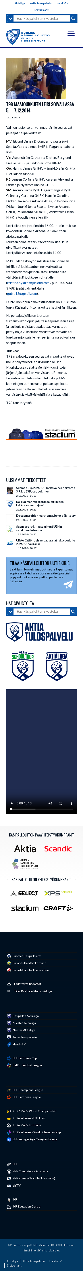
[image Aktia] (26, 850)
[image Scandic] (59, 850)
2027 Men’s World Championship (34, 1111)
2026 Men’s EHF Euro (26, 1125)
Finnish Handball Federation (30, 970)
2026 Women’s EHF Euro (28, 1118)
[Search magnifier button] (73, 18)
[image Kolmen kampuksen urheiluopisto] (26, 865)
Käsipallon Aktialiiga (25, 1016)
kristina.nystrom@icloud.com (28, 283)
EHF (15, 1164)
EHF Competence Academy (30, 1171)
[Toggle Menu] (71, 33)
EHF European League (26, 1097)
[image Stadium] (26, 909)
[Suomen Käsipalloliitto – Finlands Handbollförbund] (28, 36)
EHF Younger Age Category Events (34, 1139)
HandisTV (62, 3)
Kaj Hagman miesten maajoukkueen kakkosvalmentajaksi (40, 503)
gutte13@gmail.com (22, 293)
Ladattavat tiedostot (27, 984)
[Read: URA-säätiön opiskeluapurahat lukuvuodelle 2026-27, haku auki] (10, 543)
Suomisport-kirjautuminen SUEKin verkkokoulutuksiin (39, 528)
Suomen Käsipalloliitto (27, 956)
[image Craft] (59, 909)
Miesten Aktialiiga (24, 1023)
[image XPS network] (59, 894)
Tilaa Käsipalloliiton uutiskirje (33, 991)
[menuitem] (19, 3)
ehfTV (16, 1185)
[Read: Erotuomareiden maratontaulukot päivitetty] (10, 518)
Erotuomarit (41, 9)
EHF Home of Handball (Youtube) (33, 1178)
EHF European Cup (24, 1058)
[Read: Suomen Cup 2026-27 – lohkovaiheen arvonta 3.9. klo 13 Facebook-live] (10, 490)
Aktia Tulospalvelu (41, 3)
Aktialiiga (19, 3)
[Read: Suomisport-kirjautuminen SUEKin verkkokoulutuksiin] (10, 529)
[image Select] (26, 894)
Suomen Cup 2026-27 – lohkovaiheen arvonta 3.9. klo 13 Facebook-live (45, 489)
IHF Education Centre (26, 1206)
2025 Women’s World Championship (36, 1132)
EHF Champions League (27, 1090)
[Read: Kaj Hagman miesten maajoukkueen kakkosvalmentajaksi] (10, 504)
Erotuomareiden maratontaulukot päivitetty (46, 515)
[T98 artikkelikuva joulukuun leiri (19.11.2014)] (36, 78)
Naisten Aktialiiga (23, 1030)
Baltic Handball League (27, 1065)
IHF (14, 1199)
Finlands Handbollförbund (29, 963)
